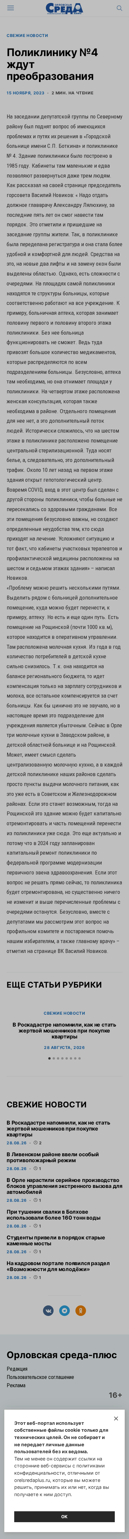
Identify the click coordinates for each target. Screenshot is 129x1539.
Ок (64, 1516)
